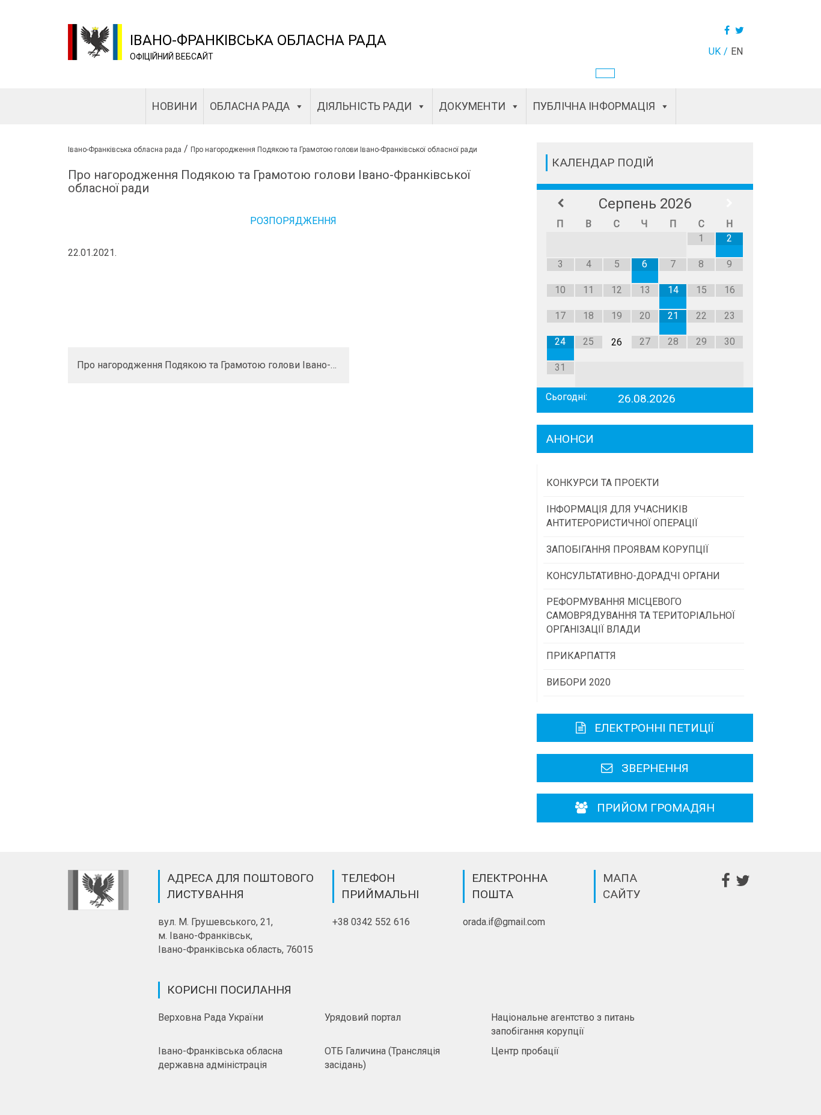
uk (715, 51)
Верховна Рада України (210, 1017)
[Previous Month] (560, 203)
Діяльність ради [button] (364, 106)
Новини (174, 106)
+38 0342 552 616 (371, 922)
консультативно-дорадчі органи (633, 576)
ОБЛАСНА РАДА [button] (250, 106)
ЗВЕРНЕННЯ (655, 768)
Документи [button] (472, 106)
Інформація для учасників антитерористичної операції (622, 516)
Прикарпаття (581, 655)
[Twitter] (741, 30)
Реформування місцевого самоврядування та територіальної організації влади (640, 615)
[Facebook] (728, 30)
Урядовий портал (363, 1017)
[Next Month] (729, 203)
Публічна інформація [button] (594, 106)
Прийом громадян (656, 808)
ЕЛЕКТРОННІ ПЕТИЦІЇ (654, 728)
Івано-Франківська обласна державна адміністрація (220, 1058)
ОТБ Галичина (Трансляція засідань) (382, 1058)
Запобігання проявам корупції (627, 549)
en (737, 51)
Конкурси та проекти (602, 482)
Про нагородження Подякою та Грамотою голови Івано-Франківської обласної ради (208, 365)
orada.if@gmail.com (504, 922)
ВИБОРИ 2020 (578, 682)
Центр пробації (525, 1051)
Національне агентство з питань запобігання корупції (563, 1024)
